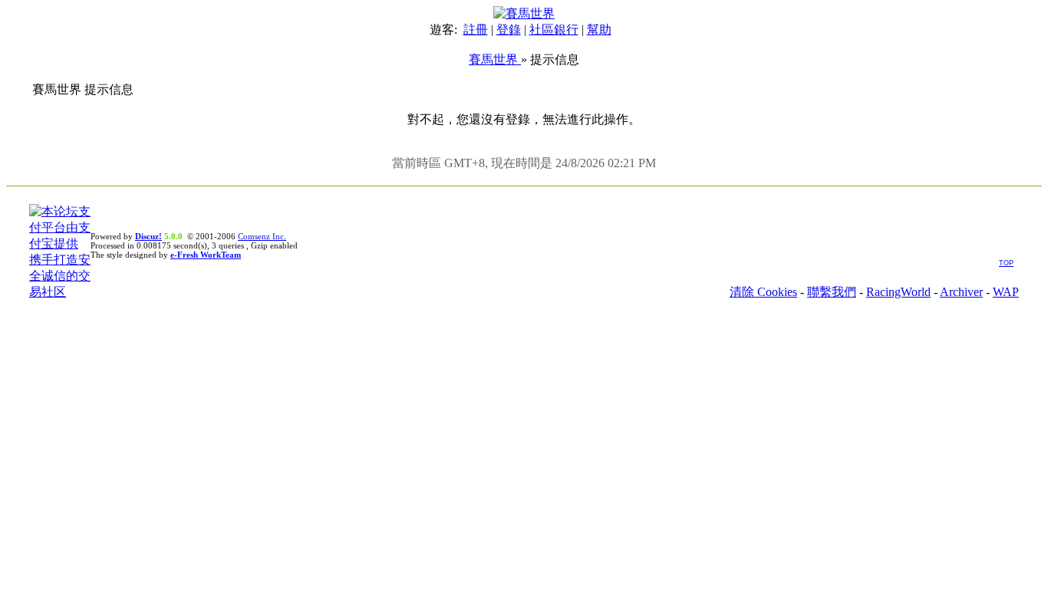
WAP (1006, 291)
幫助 (599, 29)
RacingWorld (898, 291)
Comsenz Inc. (262, 236)
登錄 (508, 29)
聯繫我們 (831, 291)
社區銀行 (553, 29)
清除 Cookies (763, 291)
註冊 (475, 29)
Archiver (961, 291)
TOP (1006, 263)
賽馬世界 (495, 59)
